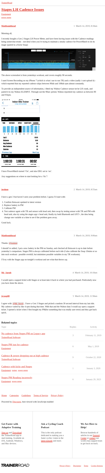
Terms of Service (40, 395)
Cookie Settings (97, 466)
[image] (48, 60)
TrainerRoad (6, 3)
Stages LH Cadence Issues (22, 9)
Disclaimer (77, 466)
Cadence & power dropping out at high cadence (25, 355)
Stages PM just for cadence (14, 344)
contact (92, 438)
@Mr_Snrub (18, 303)
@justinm (13, 243)
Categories (14, 395)
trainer (14, 370)
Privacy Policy (57, 395)
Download (17, 432)
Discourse (16, 402)
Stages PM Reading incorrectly (16, 377)
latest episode (46, 441)
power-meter (6, 17)
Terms (86, 466)
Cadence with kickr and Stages (16, 366)
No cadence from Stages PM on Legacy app (23, 333)
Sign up (5, 432)
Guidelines (26, 395)
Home (4, 395)
